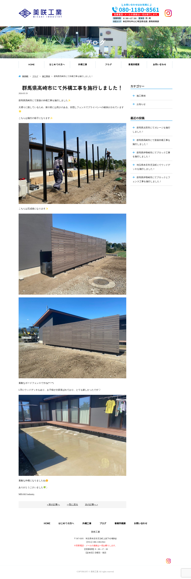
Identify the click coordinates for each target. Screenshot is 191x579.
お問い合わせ (159, 64)
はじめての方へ (57, 64)
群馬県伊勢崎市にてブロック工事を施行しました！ (151, 154)
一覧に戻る (72, 504)
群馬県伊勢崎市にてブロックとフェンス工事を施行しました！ (151, 179)
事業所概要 (134, 64)
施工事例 (46, 76)
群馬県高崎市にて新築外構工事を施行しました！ (151, 142)
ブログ (108, 64)
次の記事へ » (91, 504)
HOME (31, 64)
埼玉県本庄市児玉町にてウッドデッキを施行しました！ (151, 167)
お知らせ (141, 104)
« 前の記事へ (53, 504)
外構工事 (82, 64)
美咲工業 (95, 532)
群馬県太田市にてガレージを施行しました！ (151, 129)
